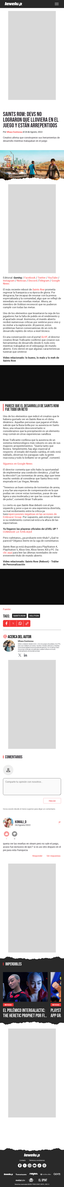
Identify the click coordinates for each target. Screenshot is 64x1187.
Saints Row (38, 289)
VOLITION (34, 616)
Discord (32, 280)
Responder (37, 855)
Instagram (9, 280)
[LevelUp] (8, 1174)
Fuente (7, 609)
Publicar (52, 800)
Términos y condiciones (37, 1160)
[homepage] (13, 4)
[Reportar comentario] (58, 823)
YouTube (53, 277)
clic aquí (7, 552)
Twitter (42, 277)
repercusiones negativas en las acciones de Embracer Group (30, 515)
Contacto (22, 1160)
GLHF (44, 336)
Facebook (29, 277)
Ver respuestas (53, 855)
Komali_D (20, 821)
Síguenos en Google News (17, 463)
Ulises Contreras (14, 132)
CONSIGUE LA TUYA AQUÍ (17, 531)
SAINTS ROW (19, 616)
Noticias (21, 280)
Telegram (44, 280)
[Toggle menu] (56, 4)
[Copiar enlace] (27, 623)
